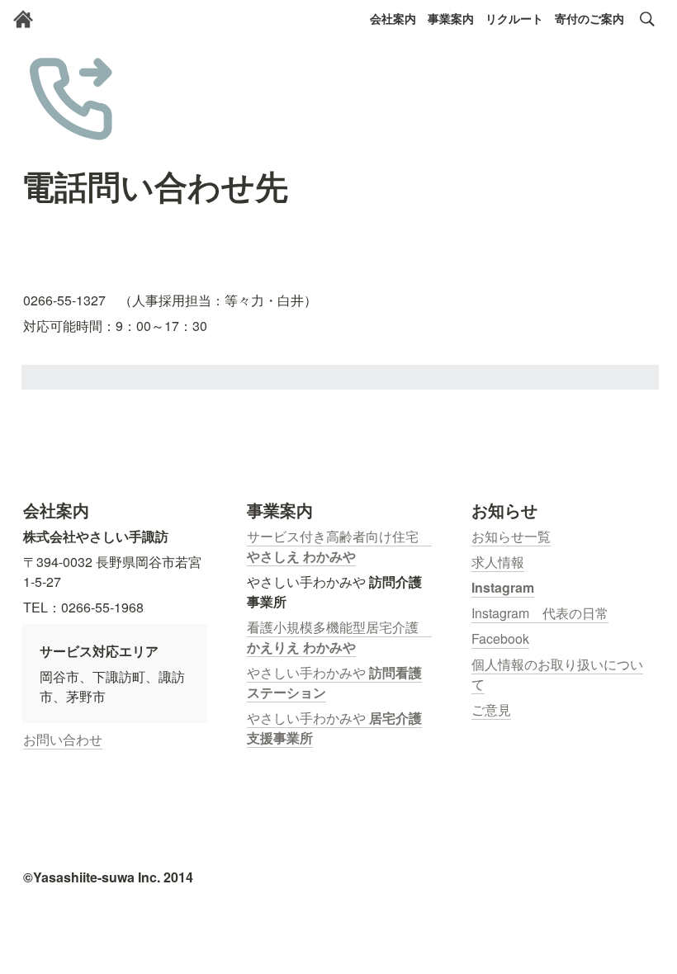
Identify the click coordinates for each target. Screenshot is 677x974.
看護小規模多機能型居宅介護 (339, 626)
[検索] (647, 18)
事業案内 (451, 18)
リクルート (514, 18)
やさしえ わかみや (301, 555)
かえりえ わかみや (301, 646)
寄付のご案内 (589, 18)
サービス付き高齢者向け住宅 (339, 536)
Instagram (502, 587)
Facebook (500, 638)
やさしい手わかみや (308, 672)
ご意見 (491, 709)
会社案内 (393, 18)
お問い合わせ (62, 739)
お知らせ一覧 (511, 536)
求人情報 (497, 561)
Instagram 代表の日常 (539, 612)
